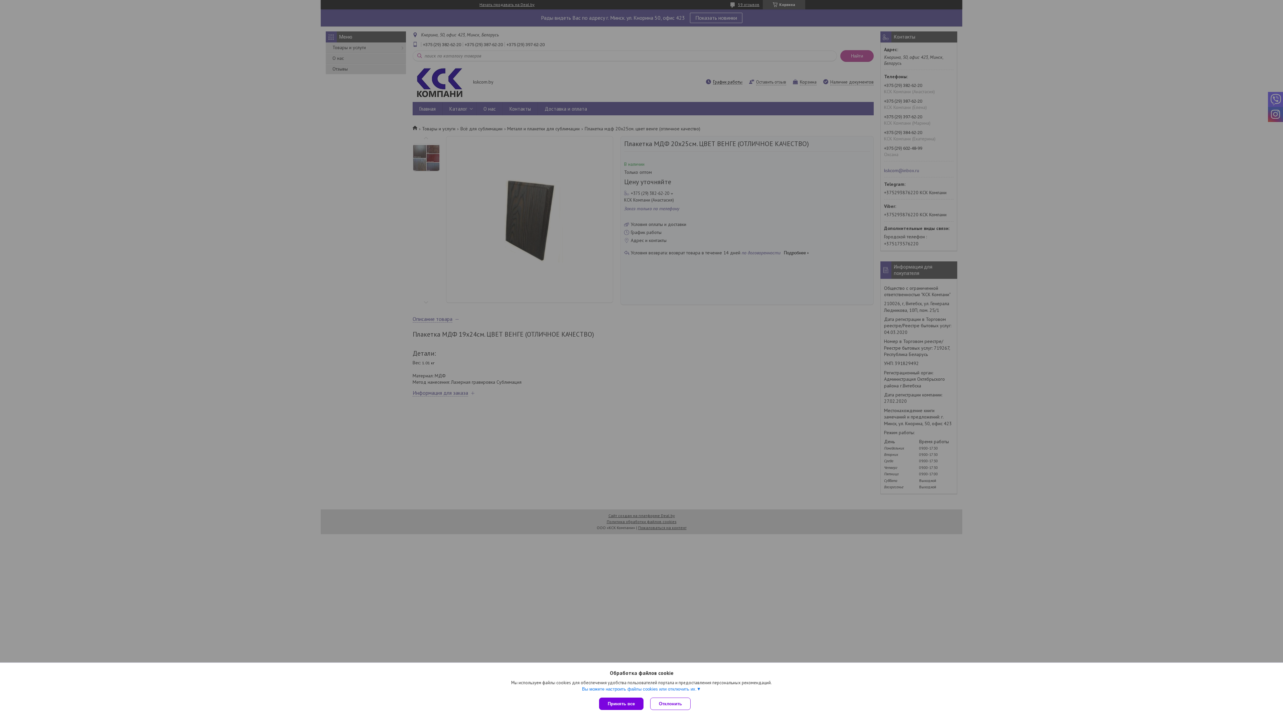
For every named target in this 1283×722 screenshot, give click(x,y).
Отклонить (670, 703)
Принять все (621, 703)
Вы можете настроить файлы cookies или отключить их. (639, 689)
